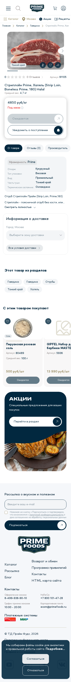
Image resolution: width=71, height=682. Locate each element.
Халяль (34, 289)
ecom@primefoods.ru (53, 607)
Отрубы (50, 282)
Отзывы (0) (34, 148)
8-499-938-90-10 (16, 598)
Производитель (57, 148)
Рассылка (12, 571)
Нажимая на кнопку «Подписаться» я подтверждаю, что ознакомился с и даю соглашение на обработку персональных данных (38, 515)
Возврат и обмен (44, 561)
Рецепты (64, 19)
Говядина (35, 26)
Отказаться (35, 670)
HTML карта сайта (46, 580)
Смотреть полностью (18, 207)
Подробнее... (55, 649)
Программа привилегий (49, 567)
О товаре (13, 148)
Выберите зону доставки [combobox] (26, 235)
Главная (6, 26)
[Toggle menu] (8, 8)
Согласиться (35, 658)
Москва (31, 19)
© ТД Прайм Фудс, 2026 (21, 633)
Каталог (13, 19)
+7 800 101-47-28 (52, 598)
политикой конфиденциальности (46, 515)
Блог (8, 577)
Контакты (39, 574)
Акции (47, 19)
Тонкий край (15, 289)
